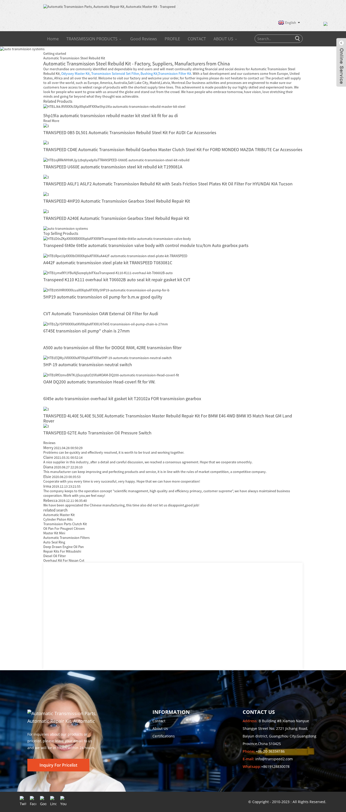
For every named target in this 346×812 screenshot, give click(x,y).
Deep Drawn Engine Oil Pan (63, 546)
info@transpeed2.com (274, 758)
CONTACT (197, 39)
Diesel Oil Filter (54, 556)
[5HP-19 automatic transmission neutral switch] (107, 357)
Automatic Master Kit (59, 515)
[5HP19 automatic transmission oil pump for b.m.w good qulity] (106, 289)
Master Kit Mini (54, 533)
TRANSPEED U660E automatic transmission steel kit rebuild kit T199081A (112, 167)
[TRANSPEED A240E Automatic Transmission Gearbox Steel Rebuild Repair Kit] (46, 211)
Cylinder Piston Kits (58, 519)
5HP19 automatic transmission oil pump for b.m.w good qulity (102, 297)
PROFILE (172, 39)
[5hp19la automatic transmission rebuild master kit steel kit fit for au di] (114, 106)
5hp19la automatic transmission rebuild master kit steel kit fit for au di (110, 115)
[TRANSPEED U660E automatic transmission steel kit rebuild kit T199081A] (116, 159)
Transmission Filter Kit (174, 73)
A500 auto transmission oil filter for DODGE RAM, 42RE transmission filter (112, 347)
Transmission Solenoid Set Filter (115, 73)
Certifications (163, 736)
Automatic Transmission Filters (66, 537)
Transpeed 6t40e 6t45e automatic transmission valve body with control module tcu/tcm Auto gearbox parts (145, 245)
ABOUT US (223, 39)
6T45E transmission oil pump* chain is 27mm (86, 331)
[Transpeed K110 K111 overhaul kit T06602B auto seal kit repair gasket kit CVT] (108, 272)
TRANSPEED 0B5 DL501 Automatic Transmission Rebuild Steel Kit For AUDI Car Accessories (129, 132)
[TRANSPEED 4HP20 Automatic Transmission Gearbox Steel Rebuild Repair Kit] (46, 193)
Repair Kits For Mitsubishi (62, 551)
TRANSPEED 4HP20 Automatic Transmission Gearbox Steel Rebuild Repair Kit (116, 201)
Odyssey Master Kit (75, 73)
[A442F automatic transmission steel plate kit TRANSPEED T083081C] (115, 255)
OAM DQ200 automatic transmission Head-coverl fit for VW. (99, 382)
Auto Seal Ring (54, 542)
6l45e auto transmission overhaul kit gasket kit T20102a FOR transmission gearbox (122, 398)
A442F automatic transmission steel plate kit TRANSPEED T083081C (107, 263)
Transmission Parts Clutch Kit (65, 524)
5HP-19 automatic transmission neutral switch (87, 364)
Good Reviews (143, 39)
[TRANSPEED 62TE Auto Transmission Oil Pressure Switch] (46, 425)
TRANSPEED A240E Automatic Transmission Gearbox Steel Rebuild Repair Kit (116, 218)
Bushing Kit (149, 73)
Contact (158, 720)
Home (53, 39)
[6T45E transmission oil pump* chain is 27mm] (105, 323)
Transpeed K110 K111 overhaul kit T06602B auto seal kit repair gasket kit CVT (116, 280)
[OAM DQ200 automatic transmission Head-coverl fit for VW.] (111, 374)
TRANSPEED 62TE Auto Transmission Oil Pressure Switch (97, 433)
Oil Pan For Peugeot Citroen (64, 528)
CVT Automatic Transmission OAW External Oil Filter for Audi (100, 313)
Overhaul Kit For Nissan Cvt (63, 560)
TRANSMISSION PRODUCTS (92, 39)
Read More (51, 120)
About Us (160, 728)
